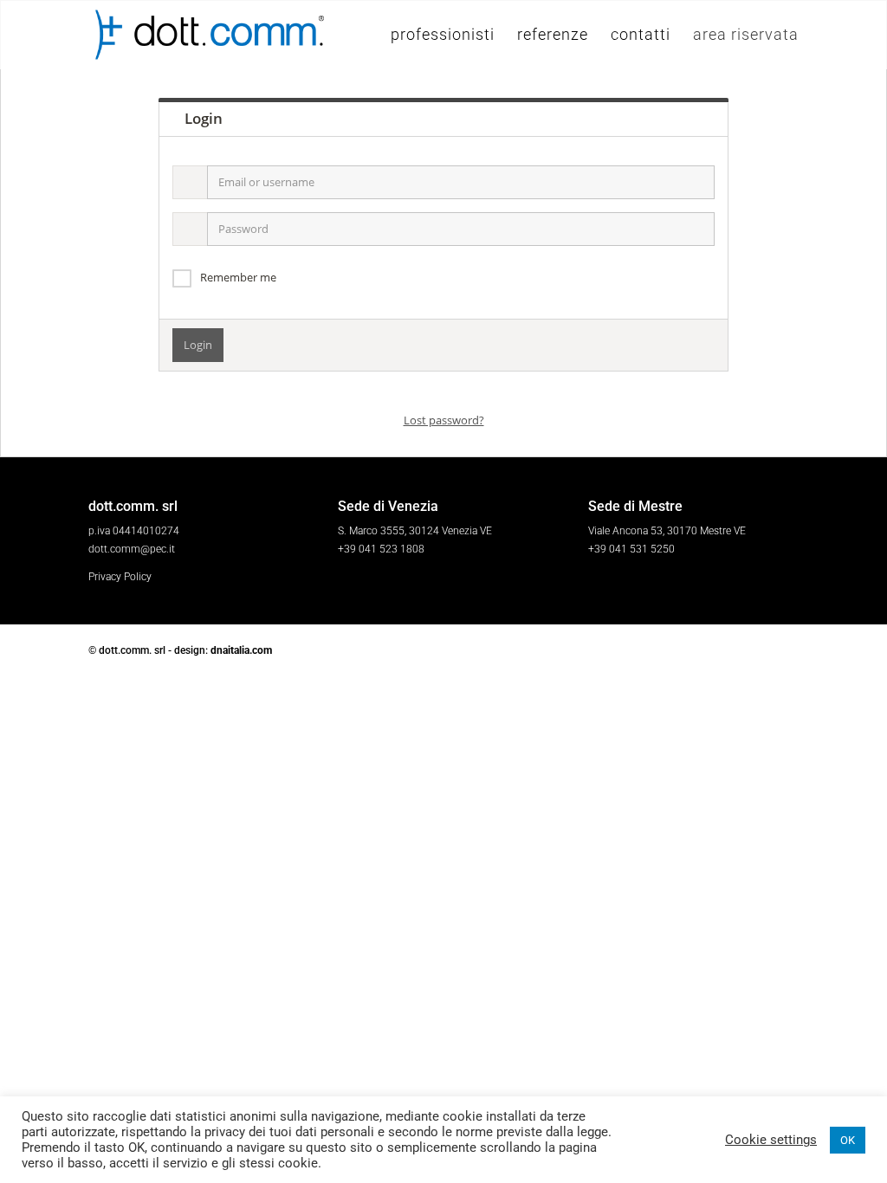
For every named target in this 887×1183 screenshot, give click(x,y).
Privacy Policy (120, 577)
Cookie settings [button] (771, 1139)
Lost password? (444, 420)
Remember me (238, 277)
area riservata (746, 36)
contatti (640, 36)
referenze (552, 36)
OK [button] (847, 1140)
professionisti (443, 36)
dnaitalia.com (241, 650)
